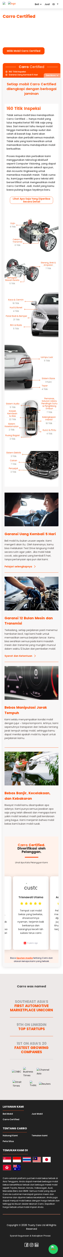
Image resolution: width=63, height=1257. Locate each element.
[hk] (7, 1168)
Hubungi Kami (10, 1135)
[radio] (21, 903)
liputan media (24, 958)
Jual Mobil (37, 1114)
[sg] (7, 1160)
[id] (17, 1160)
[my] (36, 1160)
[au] (17, 1168)
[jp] (46, 1160)
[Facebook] (26, 1245)
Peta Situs (8, 1141)
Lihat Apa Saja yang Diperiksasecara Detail (31, 200)
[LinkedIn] (36, 1245)
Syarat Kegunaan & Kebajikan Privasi (30, 1235)
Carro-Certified (11, 1119)
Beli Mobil (8, 1114)
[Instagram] (31, 1245)
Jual (47, 4)
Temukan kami (39, 1135)
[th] (27, 1160)
